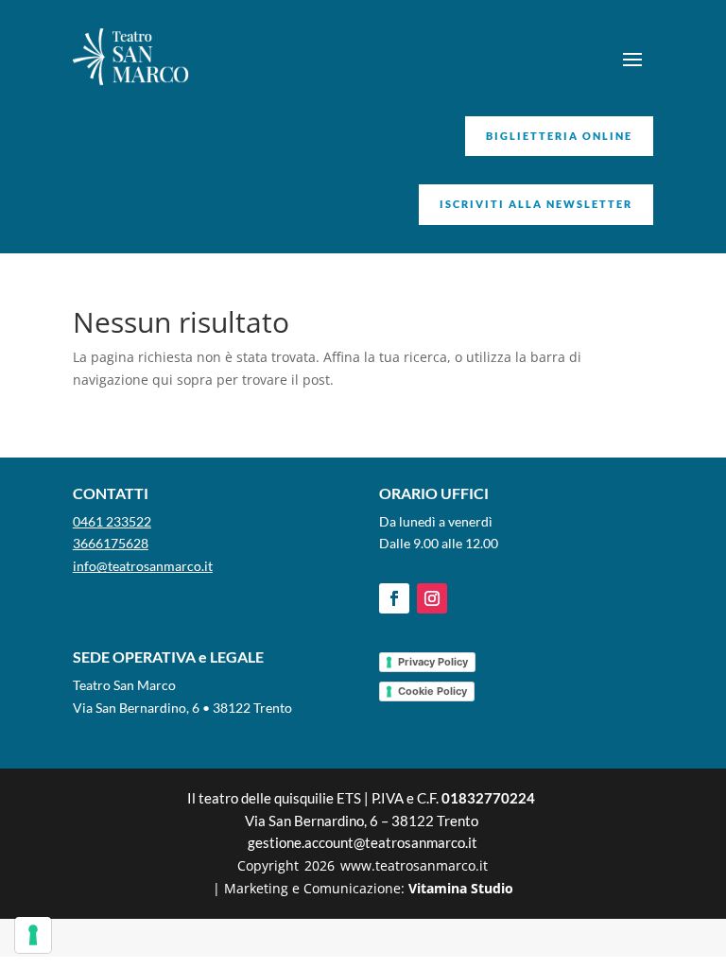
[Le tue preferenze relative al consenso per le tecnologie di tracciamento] (33, 935)
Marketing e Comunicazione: (368, 888)
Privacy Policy (433, 661)
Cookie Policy (432, 691)
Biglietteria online (559, 136)
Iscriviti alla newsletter (536, 204)
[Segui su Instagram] (432, 598)
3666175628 (110, 543)
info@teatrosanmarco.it (143, 566)
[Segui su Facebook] (394, 598)
